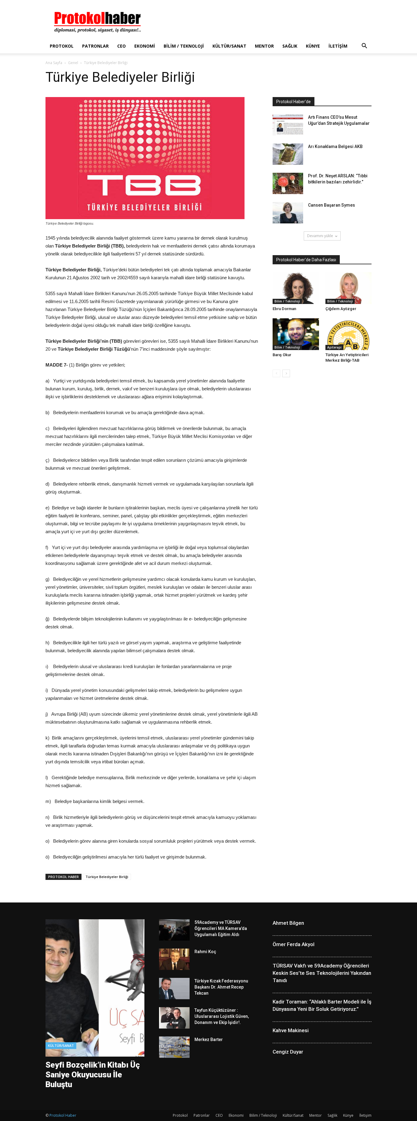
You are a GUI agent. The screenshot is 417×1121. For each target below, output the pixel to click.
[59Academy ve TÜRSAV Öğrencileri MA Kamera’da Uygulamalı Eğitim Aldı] (174, 930)
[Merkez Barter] (174, 1047)
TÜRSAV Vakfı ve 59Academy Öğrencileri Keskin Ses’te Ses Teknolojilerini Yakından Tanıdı (322, 973)
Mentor (264, 46)
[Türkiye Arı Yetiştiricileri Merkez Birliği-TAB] (348, 334)
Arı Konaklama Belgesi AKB (335, 146)
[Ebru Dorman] (296, 288)
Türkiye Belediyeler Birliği (106, 876)
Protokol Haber (62, 1115)
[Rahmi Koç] (174, 959)
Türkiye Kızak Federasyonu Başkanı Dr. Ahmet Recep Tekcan (221, 987)
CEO (121, 46)
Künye (313, 46)
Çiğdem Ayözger (340, 308)
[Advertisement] (260, 22)
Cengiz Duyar (288, 1052)
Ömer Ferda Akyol (293, 944)
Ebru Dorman (284, 308)
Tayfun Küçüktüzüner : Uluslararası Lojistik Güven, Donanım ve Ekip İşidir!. (221, 1016)
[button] (364, 46)
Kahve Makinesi (291, 1030)
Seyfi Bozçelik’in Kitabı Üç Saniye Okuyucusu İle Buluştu (92, 1074)
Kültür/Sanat (229, 46)
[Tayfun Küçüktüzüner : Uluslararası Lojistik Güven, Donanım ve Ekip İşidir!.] (174, 1018)
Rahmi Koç (205, 951)
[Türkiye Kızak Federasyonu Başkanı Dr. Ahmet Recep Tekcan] (174, 988)
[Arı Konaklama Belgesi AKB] (288, 154)
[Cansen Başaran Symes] (288, 212)
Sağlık (289, 46)
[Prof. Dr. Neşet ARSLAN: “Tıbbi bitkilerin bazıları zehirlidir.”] (288, 183)
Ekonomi (144, 46)
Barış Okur (282, 355)
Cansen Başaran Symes (331, 205)
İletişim (337, 46)
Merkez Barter (208, 1039)
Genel (73, 62)
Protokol (62, 46)
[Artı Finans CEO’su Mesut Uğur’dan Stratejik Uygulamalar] (288, 125)
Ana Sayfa (53, 62)
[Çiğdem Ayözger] (348, 288)
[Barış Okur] (296, 334)
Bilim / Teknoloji (184, 46)
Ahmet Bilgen (288, 923)
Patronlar (95, 46)
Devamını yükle (320, 235)
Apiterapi (334, 347)
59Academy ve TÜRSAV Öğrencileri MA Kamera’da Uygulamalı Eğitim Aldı (220, 928)
